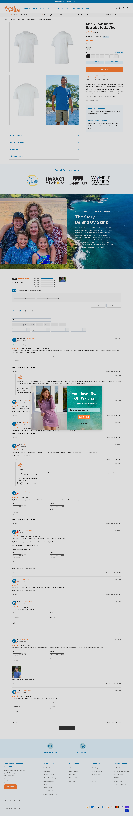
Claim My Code (84, 417)
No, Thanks (84, 423)
